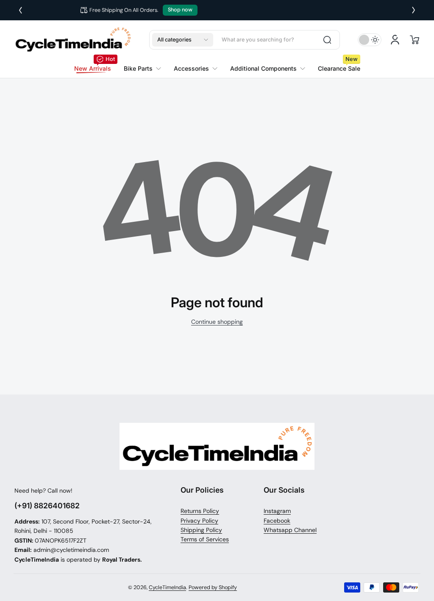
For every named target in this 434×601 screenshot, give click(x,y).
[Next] (413, 10)
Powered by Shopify (213, 587)
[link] (142, 68)
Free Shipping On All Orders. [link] (202, 10)
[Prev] (20, 10)
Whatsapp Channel (290, 530)
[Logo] (73, 39)
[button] (182, 40)
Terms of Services (205, 539)
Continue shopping (217, 321)
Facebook (277, 520)
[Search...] (327, 40)
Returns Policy (200, 511)
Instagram (277, 511)
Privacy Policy (199, 520)
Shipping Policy (201, 530)
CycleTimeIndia (167, 587)
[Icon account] (395, 40)
